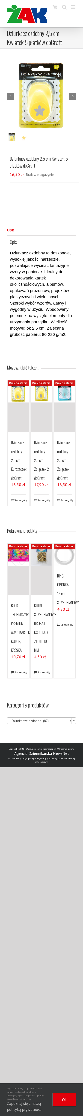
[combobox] (41, 720)
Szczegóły (20, 500)
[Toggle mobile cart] (55, 7)
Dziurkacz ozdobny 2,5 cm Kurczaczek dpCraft (19, 460)
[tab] (41, 230)
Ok (64, 1099)
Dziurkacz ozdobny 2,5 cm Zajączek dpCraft (63, 460)
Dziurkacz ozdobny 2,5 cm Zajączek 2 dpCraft (41, 460)
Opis (11, 230)
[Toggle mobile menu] (73, 7)
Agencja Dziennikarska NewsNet (41, 753)
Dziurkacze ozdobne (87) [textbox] (40, 721)
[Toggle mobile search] (64, 7)
